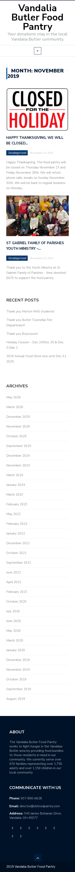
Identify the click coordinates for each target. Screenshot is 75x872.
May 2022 (13, 514)
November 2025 (18, 426)
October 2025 (16, 436)
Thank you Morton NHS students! (30, 311)
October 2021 (16, 553)
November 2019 (18, 670)
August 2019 (15, 699)
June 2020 (13, 621)
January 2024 (15, 485)
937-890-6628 (31, 798)
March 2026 (14, 407)
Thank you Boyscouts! (22, 334)
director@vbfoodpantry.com (40, 806)
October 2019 (16, 679)
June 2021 (13, 572)
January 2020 (15, 650)
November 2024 (18, 465)
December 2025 (18, 417)
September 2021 (18, 563)
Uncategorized (17, 153)
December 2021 (18, 543)
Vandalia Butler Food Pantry (37, 17)
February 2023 (16, 504)
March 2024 (14, 475)
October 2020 (16, 601)
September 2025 (18, 446)
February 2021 (16, 592)
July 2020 (13, 611)
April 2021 (13, 582)
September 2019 (18, 689)
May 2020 (13, 631)
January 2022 (15, 533)
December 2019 (18, 660)
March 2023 (14, 494)
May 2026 (13, 397)
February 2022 (16, 524)
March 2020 (14, 640)
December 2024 (18, 456)
